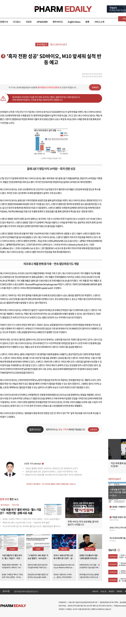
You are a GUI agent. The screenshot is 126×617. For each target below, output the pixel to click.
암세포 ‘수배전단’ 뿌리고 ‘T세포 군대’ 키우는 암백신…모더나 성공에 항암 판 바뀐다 (34, 518)
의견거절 (15, 504)
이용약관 (119, 591)
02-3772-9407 (91, 605)
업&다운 (64, 549)
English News (74, 21)
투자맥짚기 (42, 44)
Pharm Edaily (13, 605)
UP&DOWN (42, 21)
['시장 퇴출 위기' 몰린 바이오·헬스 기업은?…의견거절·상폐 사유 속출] (53, 509)
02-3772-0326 (75, 605)
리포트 (29, 21)
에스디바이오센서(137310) (43, 111)
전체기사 (4, 21)
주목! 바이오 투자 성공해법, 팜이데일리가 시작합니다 (83, 523)
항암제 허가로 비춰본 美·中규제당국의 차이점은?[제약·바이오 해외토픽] (53, 474)
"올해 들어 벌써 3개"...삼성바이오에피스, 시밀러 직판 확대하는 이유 (51, 471)
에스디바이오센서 (58, 44)
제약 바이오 (58, 21)
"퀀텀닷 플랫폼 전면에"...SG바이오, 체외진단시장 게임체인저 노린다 (51, 468)
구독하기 (95, 87)
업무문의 (111, 591)
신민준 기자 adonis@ (32, 463)
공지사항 (5, 591)
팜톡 (87, 21)
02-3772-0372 (100, 605)
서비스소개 (99, 21)
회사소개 (95, 591)
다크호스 (17, 21)
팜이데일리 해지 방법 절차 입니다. (26, 591)
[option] (33, 591)
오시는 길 (103, 591)
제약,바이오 (90, 549)
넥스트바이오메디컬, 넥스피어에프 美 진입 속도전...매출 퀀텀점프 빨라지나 (31, 526)
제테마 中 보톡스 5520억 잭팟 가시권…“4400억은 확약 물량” (26, 522)
